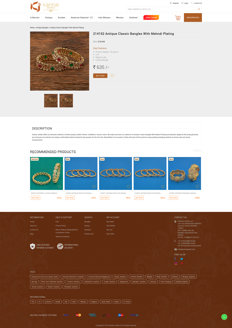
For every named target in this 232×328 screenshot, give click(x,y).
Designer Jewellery (188, 277)
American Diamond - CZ (82, 17)
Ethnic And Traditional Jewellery (52, 282)
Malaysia (83, 302)
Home (32, 27)
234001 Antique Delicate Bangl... (113, 193)
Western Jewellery (54, 287)
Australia (48, 302)
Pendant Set (88, 234)
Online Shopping (166, 282)
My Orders (110, 222)
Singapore (93, 302)
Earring (87, 226)
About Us (33, 226)
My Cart (109, 230)
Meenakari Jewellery (139, 282)
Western (120, 17)
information (37, 217)
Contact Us (34, 230)
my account (113, 217)
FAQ (57, 222)
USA (33, 302)
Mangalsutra (124, 282)
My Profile (110, 234)
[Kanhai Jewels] (45, 6)
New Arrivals (193, 17)
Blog (31, 234)
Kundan (61, 17)
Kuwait (73, 302)
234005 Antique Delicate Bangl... (148, 193)
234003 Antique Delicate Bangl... (79, 193)
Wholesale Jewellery (71, 287)
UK (40, 302)
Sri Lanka (126, 302)
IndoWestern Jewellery (91, 282)
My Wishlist (111, 226)
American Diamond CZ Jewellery (73, 277)
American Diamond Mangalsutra (99, 277)
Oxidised (133, 17)
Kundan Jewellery (109, 282)
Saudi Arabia (106, 302)
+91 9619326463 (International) (189, 246)
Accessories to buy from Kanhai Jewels (45, 277)
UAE (65, 302)
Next (200, 149)
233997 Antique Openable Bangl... (183, 193)
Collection (34, 17)
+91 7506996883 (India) (186, 243)
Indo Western (104, 17)
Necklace (87, 230)
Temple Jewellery (37, 287)
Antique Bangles (42, 27)
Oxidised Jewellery (182, 282)
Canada (57, 302)
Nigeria (116, 302)
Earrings (34, 282)
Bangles (87, 222)
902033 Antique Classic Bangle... (44, 193)
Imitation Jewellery (73, 282)
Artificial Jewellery (136, 277)
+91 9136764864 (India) (186, 241)
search (88, 217)
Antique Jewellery (120, 277)
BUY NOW (100, 75)
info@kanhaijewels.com (186, 249)
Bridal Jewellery (162, 277)
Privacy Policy (61, 226)
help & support (64, 217)
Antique (48, 17)
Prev (195, 149)
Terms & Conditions (63, 236)
